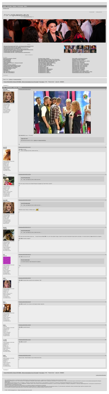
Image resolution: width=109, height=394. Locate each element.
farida (4, 355)
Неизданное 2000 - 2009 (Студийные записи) (11, 66)
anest (4, 278)
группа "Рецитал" (6, 70)
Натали (4, 227)
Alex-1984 (5, 89)
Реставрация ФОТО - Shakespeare (44, 69)
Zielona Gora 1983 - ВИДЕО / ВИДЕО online (46, 61)
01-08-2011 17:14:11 (27, 339)
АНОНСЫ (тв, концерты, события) (9, 58)
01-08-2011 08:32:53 (27, 278)
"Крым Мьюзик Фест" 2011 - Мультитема (79, 66)
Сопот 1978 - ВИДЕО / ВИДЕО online (45, 63)
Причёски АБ (5, 63)
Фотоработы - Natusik (42, 66)
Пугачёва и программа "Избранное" (79, 59)
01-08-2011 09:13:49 (27, 301)
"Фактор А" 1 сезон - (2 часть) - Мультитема (80, 64)
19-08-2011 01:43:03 (27, 355)
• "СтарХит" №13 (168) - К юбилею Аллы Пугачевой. (13, 50)
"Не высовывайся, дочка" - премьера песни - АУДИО (82, 71)
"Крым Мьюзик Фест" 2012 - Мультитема (79, 65)
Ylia (4, 254)
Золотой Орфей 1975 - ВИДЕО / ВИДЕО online (47, 62)
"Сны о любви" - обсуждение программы (79, 58)
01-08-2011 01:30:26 (27, 174)
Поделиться (21, 89)
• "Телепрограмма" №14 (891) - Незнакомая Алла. (12, 51)
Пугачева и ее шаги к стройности (9, 64)
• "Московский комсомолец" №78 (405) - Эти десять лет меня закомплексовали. (18, 46)
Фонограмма (5, 69)
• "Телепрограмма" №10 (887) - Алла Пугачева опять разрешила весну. (16, 52)
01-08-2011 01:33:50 (27, 200)
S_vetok (5, 339)
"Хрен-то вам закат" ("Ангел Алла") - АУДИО (80, 70)
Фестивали (41, 81)
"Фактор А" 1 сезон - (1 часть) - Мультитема (80, 63)
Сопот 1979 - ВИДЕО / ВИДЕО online (45, 64)
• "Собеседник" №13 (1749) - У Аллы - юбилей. (12, 47)
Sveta (4, 325)
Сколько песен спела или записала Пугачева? (12, 65)
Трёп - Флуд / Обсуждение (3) (8, 72)
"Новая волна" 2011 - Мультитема (78, 67)
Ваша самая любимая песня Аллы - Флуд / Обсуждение (48, 59)
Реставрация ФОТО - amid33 (43, 71)
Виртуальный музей (7, 59)
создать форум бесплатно (101, 375)
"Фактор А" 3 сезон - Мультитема (78, 61)
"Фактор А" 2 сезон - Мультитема (78, 62)
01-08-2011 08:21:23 (27, 254)
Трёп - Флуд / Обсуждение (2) (8, 71)
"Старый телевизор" (7, 60)
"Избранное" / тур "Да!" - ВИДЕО (78, 60)
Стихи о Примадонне (7, 61)
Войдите (10, 79)
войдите (35, 140)
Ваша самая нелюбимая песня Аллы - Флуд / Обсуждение (49, 60)
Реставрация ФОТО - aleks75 (43, 70)
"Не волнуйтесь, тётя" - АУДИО (78, 69)
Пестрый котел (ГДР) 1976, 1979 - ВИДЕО (46, 65)
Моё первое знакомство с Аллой (9, 68)
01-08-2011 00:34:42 (27, 89)
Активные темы (6, 8)
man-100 (5, 147)
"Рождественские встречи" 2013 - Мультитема (80, 72)
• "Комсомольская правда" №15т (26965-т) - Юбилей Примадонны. (16, 48)
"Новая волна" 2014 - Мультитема (78, 68)
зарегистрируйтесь (17, 79)
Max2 (4, 301)
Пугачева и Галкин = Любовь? (43, 58)
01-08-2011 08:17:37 (27, 227)
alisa (4, 174)
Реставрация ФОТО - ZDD (43, 67)
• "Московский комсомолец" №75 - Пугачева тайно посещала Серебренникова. (18, 49)
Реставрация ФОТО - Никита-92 (44, 72)
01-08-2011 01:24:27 (27, 147)
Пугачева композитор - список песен (10, 67)
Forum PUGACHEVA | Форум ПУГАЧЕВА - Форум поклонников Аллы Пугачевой (21, 81)
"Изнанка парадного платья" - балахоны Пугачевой (13, 62)
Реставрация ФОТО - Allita (43, 68)
